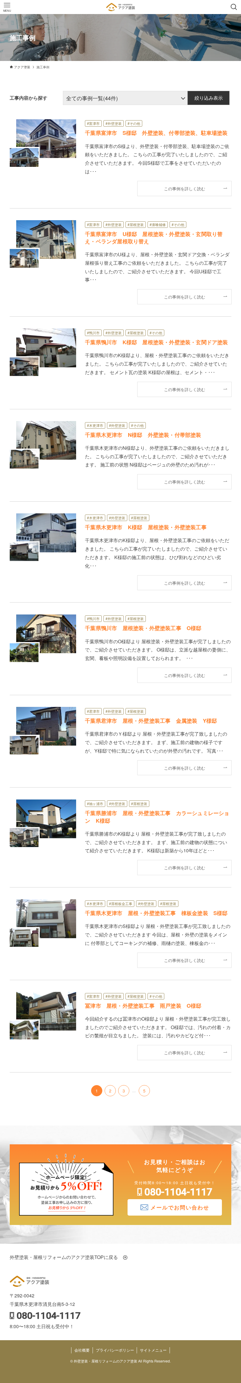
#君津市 (93, 711)
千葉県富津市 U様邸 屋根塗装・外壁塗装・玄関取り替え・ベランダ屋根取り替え (153, 237)
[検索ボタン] (234, 7)
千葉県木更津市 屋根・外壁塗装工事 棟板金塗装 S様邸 (156, 913)
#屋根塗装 (136, 224)
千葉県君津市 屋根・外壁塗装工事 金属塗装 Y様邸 (151, 720)
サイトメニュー (153, 1350)
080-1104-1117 (178, 1192)
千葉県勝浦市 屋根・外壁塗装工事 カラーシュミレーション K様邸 (157, 816)
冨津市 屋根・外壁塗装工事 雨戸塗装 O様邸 (143, 1005)
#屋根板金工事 (120, 903)
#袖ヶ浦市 (95, 803)
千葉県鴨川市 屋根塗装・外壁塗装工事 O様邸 (143, 628)
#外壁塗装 (114, 123)
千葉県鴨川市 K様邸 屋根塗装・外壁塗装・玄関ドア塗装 (156, 342)
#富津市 (93, 123)
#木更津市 (95, 425)
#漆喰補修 (158, 224)
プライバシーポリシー (115, 1350)
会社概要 (82, 1350)
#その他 (134, 123)
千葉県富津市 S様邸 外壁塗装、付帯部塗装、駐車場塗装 (156, 133)
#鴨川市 (93, 332)
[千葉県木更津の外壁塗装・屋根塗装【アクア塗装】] (120, 7)
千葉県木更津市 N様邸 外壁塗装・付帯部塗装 (143, 435)
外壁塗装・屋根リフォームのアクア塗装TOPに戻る (66, 1257)
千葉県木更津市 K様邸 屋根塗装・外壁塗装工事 (146, 527)
